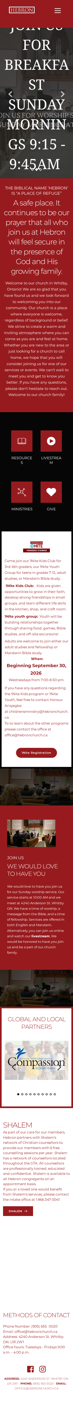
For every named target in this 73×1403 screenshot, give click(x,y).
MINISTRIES (21, 509)
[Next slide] (62, 94)
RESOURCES (21, 460)
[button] (58, 11)
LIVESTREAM (51, 460)
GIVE (51, 509)
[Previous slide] (10, 94)
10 (55, 1094)
